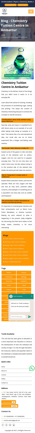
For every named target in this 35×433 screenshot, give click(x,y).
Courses (3, 375)
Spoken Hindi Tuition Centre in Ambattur (16, 255)
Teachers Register (22, 5)
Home (3, 35)
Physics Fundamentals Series (12, 262)
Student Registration (10, 5)
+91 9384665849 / (9, 416)
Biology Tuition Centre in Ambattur (14, 245)
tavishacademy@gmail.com (12, 420)
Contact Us (4, 383)
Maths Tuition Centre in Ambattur (14, 248)
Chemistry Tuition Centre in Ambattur (15, 242)
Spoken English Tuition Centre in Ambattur (16, 258)
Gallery (3, 379)
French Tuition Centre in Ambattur (14, 238)
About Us (4, 371)
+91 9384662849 (19, 416)
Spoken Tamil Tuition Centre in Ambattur (16, 252)
